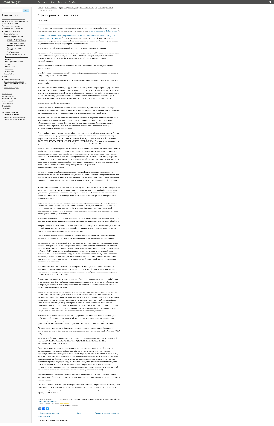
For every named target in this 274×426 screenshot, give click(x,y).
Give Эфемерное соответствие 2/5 (63, 403)
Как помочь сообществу (10, 112)
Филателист (9, 69)
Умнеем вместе (7, 101)
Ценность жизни (10, 66)
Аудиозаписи (6, 106)
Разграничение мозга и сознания (14, 49)
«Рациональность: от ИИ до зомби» (103, 30)
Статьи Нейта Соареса (11, 34)
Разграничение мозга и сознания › (107, 413)
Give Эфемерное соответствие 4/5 (66, 403)
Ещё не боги (9, 59)
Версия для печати (44, 416)
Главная (40, 8)
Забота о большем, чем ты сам (15, 54)
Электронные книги (8, 103)
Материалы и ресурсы (9, 99)
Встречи (62, 2)
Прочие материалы (10, 15)
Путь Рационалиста (13, 52)
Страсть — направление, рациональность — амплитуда (16, 40)
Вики (53, 2)
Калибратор (6, 108)
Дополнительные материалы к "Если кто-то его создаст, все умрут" (15, 22)
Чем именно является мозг (15, 43)
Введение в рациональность (14, 37)
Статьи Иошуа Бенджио (11, 88)
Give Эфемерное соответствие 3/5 (64, 403)
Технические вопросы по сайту (14, 119)
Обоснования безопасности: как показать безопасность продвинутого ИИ (16, 83)
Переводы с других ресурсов (11, 26)
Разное (6, 77)
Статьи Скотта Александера (12, 31)
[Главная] (11, 2)
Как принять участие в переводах (14, 117)
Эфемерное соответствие (16, 45)
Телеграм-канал (7, 94)
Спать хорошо (9, 71)
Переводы (42, 2)
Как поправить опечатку (11, 115)
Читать (40, 10)
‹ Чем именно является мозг (49, 413)
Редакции (50, 10)
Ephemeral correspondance (47, 401)
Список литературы (8, 96)
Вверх (78, 413)
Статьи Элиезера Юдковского (13, 29)
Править (45, 10)
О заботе (8, 64)
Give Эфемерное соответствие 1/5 (61, 403)
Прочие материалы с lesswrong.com (13, 19)
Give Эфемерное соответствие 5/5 (68, 403)
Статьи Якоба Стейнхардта (12, 79)
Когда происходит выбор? (14, 62)
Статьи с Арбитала (9, 74)
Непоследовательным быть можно (16, 57)
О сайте (72, 2)
